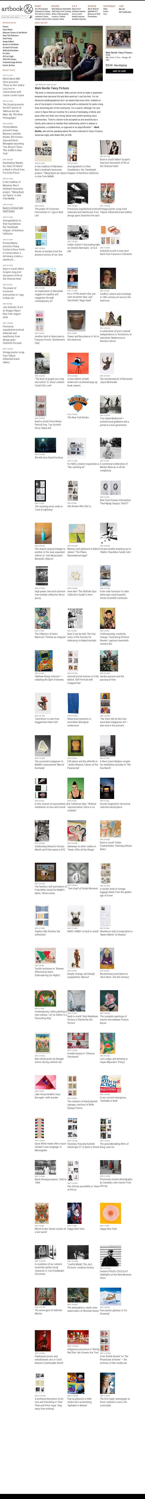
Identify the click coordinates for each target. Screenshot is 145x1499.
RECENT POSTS (9, 70)
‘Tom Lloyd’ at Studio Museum (82, 888)
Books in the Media (11, 44)
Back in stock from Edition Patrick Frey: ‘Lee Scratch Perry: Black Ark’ (48, 424)
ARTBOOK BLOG (9, 23)
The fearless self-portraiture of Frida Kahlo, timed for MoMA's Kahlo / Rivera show (51, 890)
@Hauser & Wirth (94, 14)
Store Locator (77, 14)
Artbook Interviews (11, 50)
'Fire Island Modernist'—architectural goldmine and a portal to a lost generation (114, 422)
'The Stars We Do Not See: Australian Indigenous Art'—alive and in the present (114, 722)
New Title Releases (11, 35)
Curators (55, 16)
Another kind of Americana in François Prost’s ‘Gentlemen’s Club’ (50, 340)
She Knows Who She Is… (79, 506)
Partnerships (92, 16)
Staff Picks (56, 11)
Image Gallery (8, 41)
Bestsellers (67, 9)
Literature (38, 16)
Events (105, 11)
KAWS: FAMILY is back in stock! (83, 931)
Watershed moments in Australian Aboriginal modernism (79, 722)
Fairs (105, 14)
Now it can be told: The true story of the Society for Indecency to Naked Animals (81, 637)
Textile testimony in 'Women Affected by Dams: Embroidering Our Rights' (49, 972)
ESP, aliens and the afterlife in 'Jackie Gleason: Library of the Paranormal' (82, 764)
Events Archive (9, 65)
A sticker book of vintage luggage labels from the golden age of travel (116, 892)
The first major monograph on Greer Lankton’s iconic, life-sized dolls (115, 1402)
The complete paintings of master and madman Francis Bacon (114, 1019)
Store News (8, 29)
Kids (49, 19)
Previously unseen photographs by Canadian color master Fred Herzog (116, 1182)
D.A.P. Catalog (66, 11)
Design (47, 11)
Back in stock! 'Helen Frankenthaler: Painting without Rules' (116, 846)
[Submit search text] (30, 17)
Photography (43, 9)
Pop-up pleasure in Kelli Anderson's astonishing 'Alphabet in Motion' (79, 1402)
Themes (62, 16)
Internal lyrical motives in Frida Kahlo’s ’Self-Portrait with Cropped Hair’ (83, 679)
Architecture (39, 11)
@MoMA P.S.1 (93, 11)
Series (61, 19)
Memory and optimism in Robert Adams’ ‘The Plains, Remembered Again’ (83, 552)
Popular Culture (41, 19)
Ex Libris (6, 53)
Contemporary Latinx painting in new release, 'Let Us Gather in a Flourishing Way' (51, 1015)
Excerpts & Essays (10, 47)
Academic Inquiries (79, 19)
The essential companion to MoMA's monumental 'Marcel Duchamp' (49, 764)
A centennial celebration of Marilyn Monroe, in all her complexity (114, 467)
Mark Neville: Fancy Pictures (52, 88)
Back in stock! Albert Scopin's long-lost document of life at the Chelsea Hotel (115, 163)
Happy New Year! (76, 1228)
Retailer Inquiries (78, 16)
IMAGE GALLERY (41, 23)
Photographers (63, 14)
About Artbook (93, 9)
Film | (37, 14)
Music (41, 14)
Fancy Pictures (96, 131)
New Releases (57, 9)
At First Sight (8, 56)
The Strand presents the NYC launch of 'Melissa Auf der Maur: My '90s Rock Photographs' (13, 111)
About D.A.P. (76, 9)
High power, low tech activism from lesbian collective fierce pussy (50, 594)
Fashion (48, 14)
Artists (54, 14)
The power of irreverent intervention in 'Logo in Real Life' (49, 212)
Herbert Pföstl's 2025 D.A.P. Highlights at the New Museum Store (115, 1274)
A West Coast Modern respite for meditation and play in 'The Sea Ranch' (115, 764)
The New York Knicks (78, 417)
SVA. (70, 135)
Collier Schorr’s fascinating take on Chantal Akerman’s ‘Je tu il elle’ (83, 248)
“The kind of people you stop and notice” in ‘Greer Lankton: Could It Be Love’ (50, 382)
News (105, 9)
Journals (55, 19)
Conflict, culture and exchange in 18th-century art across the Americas (115, 297)
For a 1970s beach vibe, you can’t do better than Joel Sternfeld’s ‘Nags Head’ (81, 297)
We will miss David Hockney (49, 457)
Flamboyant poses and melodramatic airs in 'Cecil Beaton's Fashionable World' (49, 1359)
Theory (45, 16)
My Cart (122, 9)
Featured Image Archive (12, 62)
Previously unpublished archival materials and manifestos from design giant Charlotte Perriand (83, 212)
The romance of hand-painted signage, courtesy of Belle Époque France (82, 1104)
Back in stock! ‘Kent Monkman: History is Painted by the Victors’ (82, 1019)
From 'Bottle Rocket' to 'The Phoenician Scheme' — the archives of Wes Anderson (114, 1359)
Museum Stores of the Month (15, 32)
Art (36, 9)
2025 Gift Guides (9, 59)
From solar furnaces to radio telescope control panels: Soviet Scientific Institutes (114, 594)
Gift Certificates (125, 12)
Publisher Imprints (78, 11)
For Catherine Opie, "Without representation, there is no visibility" (81, 807)
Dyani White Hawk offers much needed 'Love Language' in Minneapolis (50, 1147)
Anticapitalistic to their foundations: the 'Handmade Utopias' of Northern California (13, 227)
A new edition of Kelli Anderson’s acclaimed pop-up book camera (82, 382)
